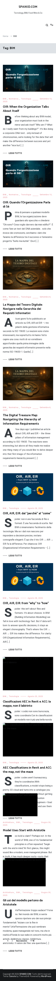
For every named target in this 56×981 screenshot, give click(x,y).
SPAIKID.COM (28, 6)
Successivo (21, 941)
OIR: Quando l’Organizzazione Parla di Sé (26, 204)
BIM (4, 99)
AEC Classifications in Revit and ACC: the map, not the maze (27, 769)
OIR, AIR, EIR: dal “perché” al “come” (27, 513)
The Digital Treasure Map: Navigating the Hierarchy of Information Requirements (22, 419)
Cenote (12, 976)
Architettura (8, 822)
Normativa (13, 99)
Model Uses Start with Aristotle (24, 830)
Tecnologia (26, 99)
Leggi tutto (15, 153)
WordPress (46, 976)
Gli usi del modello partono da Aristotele (23, 902)
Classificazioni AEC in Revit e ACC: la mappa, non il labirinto (27, 703)
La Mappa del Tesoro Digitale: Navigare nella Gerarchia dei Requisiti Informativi (23, 309)
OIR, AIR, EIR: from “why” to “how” (26, 603)
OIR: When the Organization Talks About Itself (26, 108)
